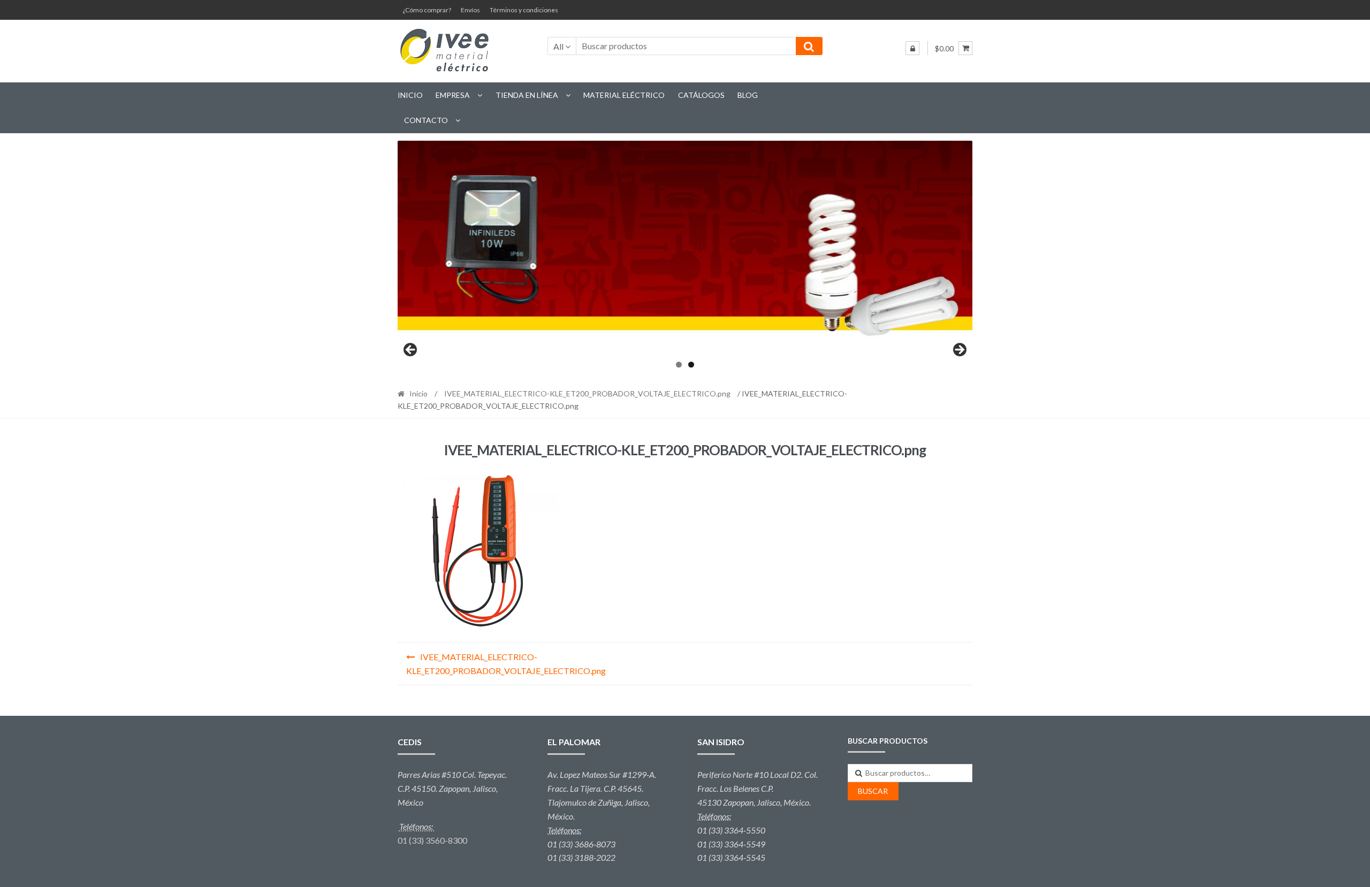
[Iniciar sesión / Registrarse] (912, 48)
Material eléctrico (624, 95)
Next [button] (959, 350)
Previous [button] (411, 350)
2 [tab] (691, 365)
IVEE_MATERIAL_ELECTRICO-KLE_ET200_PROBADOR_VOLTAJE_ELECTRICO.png (587, 393)
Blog (747, 95)
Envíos (470, 10)
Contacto (426, 120)
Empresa (453, 95)
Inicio (410, 95)
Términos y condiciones (524, 10)
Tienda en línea (527, 95)
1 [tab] (679, 365)
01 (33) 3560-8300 (432, 840)
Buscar (873, 791)
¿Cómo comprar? (426, 10)
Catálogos (701, 95)
